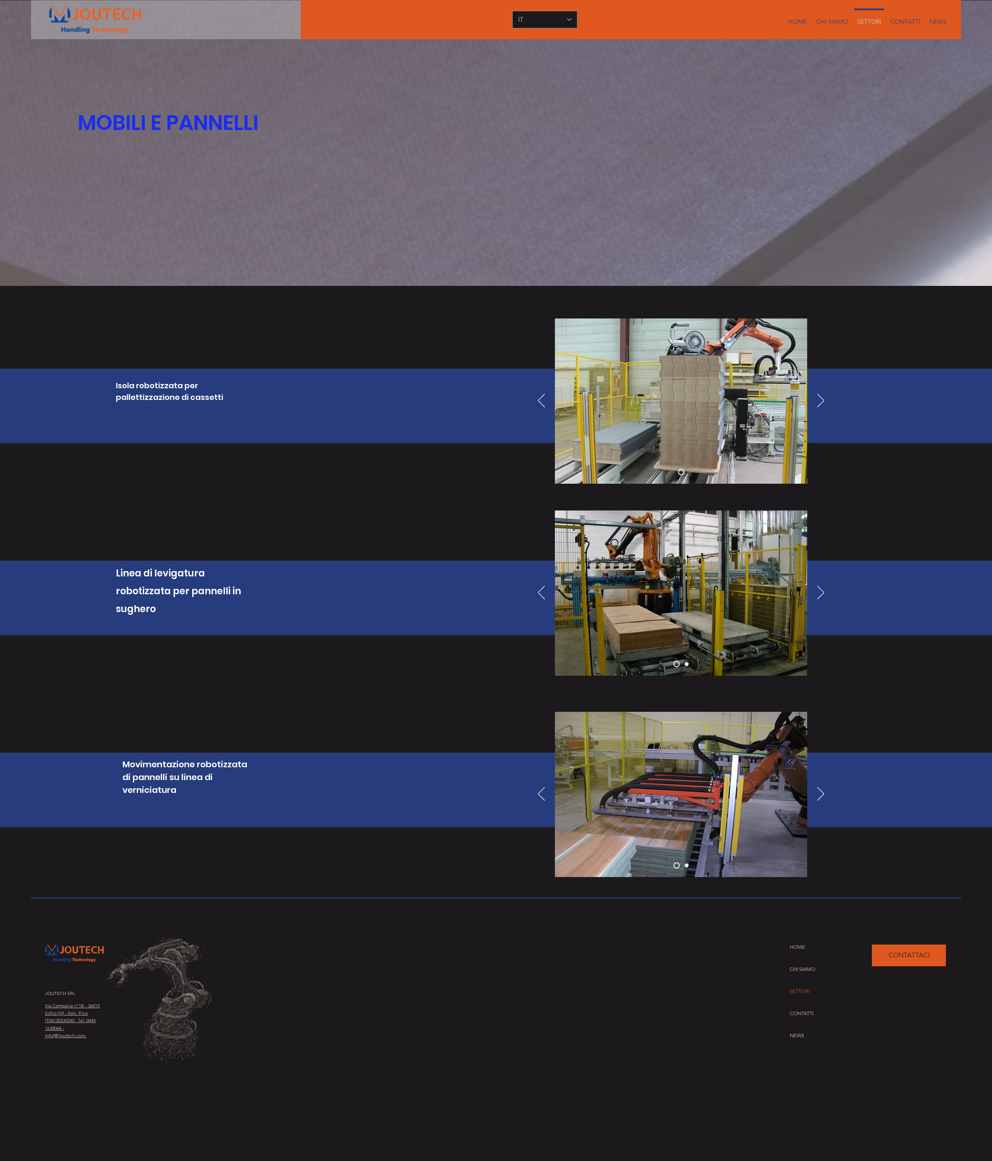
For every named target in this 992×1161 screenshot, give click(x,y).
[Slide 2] (687, 865)
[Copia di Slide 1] (687, 664)
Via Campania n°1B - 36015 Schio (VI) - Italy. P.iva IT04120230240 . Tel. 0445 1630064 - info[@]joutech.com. (72, 1020)
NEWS (797, 1035)
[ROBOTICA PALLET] (709, 278)
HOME (797, 947)
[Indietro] (541, 401)
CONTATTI (801, 1013)
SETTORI (799, 991)
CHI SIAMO (802, 969)
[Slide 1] (681, 472)
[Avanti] (820, 401)
